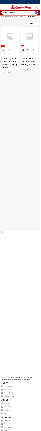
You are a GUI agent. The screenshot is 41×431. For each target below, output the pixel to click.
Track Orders (8, 427)
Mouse (22, 16)
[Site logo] (20, 7)
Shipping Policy (8, 393)
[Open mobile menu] (2, 7)
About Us (6, 403)
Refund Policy (8, 389)
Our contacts (8, 410)
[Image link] (15, 303)
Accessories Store (12, 16)
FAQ (5, 413)
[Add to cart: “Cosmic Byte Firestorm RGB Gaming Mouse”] (23, 49)
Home (3, 16)
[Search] (36, 12)
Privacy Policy (8, 386)
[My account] (37, 7)
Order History (8, 424)
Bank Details (7, 407)
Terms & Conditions (10, 396)
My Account (7, 420)
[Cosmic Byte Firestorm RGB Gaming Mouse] (29, 36)
